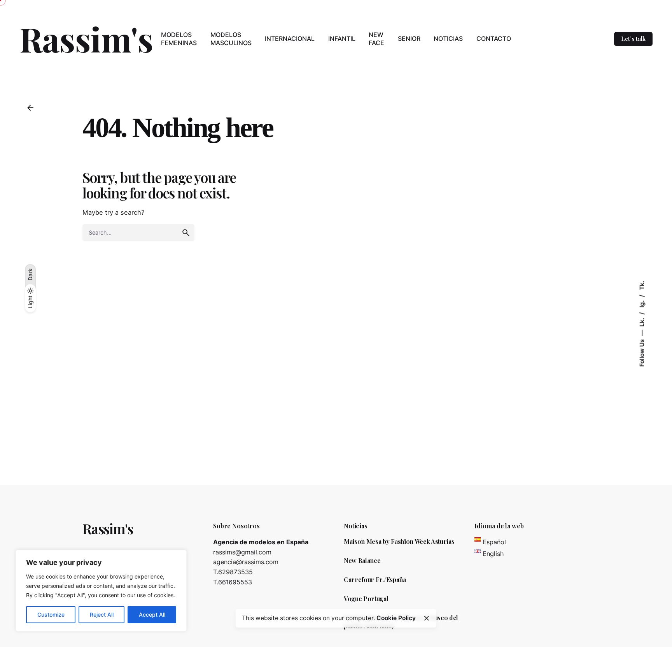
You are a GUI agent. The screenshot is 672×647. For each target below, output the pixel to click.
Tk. (642, 285)
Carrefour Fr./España (375, 579)
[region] (101, 590)
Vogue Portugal (366, 598)
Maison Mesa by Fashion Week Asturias (399, 541)
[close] (426, 618)
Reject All (102, 614)
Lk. (642, 321)
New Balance (362, 560)
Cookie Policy (396, 618)
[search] (185, 232)
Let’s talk (633, 38)
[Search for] (138, 232)
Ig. (642, 302)
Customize (51, 614)
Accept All (152, 614)
